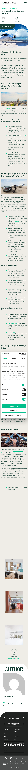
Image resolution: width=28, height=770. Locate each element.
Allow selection (14, 410)
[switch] (24, 389)
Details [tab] (14, 358)
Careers (6, 739)
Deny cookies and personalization (14, 415)
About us (16, 734)
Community (7, 734)
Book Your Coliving (14, 718)
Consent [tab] (5, 358)
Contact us (17, 736)
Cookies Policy (17, 762)
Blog (15, 739)
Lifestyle (15, 659)
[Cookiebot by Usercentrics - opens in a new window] (19, 354)
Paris (19, 659)
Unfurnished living (17, 730)
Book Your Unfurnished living (14, 724)
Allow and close (14, 406)
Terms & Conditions (23, 762)
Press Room (11, 762)
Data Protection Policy (5, 763)
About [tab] (23, 358)
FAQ (5, 736)
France (10, 659)
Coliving (6, 729)
